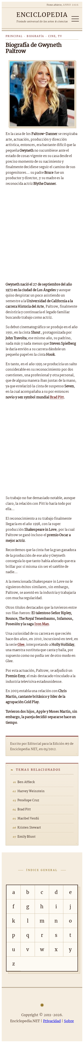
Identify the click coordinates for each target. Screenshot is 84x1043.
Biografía (35, 36)
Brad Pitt (57, 397)
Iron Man (41, 624)
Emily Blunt (26, 836)
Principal (14, 36)
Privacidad (52, 1021)
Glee (20, 644)
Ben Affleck (26, 782)
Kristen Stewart (29, 827)
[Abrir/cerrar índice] (75, 18)
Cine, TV (55, 36)
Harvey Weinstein (31, 791)
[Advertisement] (42, 234)
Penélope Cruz (28, 800)
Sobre (69, 1021)
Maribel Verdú (28, 818)
